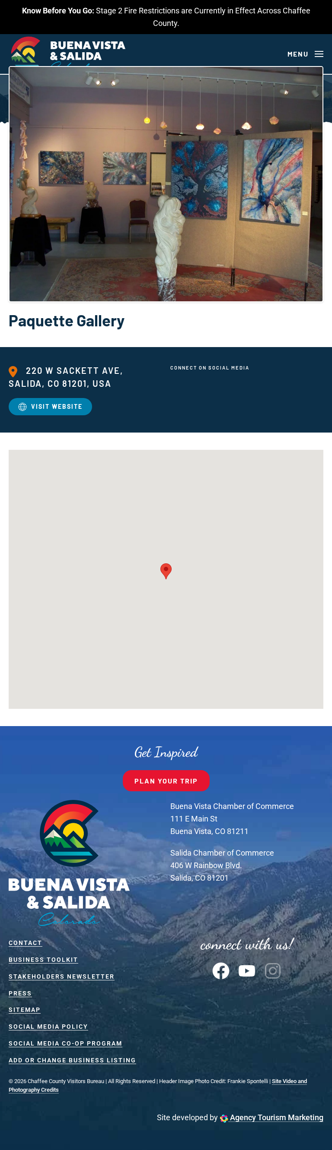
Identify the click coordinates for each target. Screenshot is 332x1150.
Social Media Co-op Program (65, 1043)
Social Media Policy (48, 1026)
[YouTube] (246, 970)
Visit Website (57, 406)
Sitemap (25, 1009)
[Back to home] (67, 54)
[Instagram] (272, 970)
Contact (25, 942)
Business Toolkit (43, 959)
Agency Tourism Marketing (275, 1117)
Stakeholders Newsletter (62, 976)
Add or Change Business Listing (72, 1060)
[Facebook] (221, 970)
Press (20, 993)
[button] (305, 54)
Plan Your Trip (166, 781)
